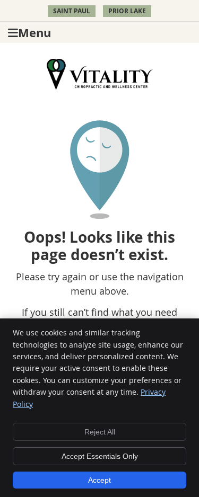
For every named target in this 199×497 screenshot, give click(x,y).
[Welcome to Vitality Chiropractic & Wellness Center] (100, 86)
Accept (99, 480)
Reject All (99, 432)
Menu (34, 32)
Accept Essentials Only (100, 456)
